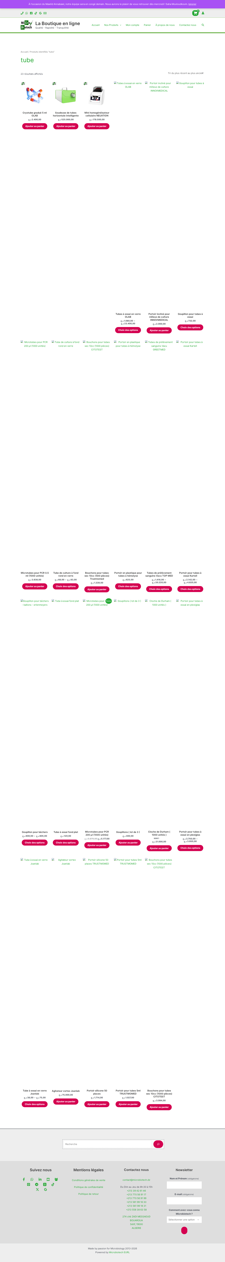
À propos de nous (165, 25)
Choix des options (128, 330)
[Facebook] (31, 13)
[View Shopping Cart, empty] (195, 13)
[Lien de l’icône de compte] (203, 13)
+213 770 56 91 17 (136, 1194)
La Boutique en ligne (57, 23)
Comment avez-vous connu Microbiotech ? (184, 1212)
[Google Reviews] (40, 13)
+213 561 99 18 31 (136, 1205)
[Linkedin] (40, 1179)
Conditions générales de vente (88, 1180)
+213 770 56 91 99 (136, 1198)
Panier (147, 25)
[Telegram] (36, 1184)
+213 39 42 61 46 (136, 1190)
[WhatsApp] (26, 13)
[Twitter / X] (37, 1189)
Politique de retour (88, 1193)
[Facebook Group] (56, 1179)
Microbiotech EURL (119, 1252)
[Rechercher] (158, 1144)
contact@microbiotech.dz (136, 1179)
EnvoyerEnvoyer (184, 1230)
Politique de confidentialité (88, 1187)
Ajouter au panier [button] (34, 126)
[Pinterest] (28, 1184)
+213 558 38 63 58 (136, 1209)
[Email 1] (45, 13)
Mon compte (132, 25)
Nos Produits (111, 25)
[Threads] (44, 1184)
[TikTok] (35, 13)
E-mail (184, 1194)
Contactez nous (187, 25)
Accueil (96, 25)
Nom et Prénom (184, 1178)
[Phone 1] (22, 13)
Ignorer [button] (192, 4)
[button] (119, 25)
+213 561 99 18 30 (136, 1202)
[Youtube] (48, 1179)
